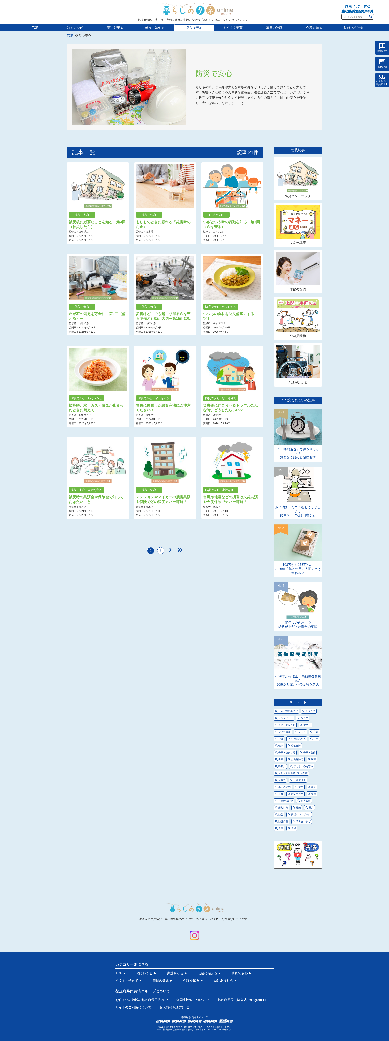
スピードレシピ (286, 725)
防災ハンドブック (298, 196)
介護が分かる (298, 382)
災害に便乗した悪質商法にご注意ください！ (163, 407)
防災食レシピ (303, 821)
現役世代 (283, 807)
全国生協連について (190, 1000)
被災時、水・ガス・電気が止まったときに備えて (96, 407)
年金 (280, 794)
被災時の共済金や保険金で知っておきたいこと (96, 499)
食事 (280, 828)
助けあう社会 (353, 27)
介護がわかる (298, 738)
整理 (313, 794)
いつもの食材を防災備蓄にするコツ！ (230, 316)
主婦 (316, 731)
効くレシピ (75, 27)
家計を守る (115, 27)
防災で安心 (194, 27)
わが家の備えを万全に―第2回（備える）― (97, 316)
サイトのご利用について (133, 1007)
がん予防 (310, 711)
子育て (282, 780)
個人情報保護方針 (172, 1007)
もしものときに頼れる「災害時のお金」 (163, 224)
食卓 (293, 828)
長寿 (311, 807)
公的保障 (296, 745)
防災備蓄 (283, 821)
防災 (280, 814)
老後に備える (154, 27)
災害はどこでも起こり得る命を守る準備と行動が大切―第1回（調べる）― (164, 316)
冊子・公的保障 (286, 752)
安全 (300, 787)
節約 (298, 807)
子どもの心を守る (303, 766)
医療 (313, 759)
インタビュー (285, 718)
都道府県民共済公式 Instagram (240, 1000)
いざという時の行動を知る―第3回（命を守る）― (231, 224)
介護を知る (314, 27)
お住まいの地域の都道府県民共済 (139, 1000)
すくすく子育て (234, 27)
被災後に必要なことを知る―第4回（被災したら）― (97, 224)
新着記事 (382, 50)
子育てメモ (300, 780)
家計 (313, 787)
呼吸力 (282, 766)
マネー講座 (298, 242)
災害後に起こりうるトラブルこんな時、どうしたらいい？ (230, 407)
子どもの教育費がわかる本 (293, 773)
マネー (307, 725)
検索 (371, 16)
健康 (280, 745)
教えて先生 (297, 794)
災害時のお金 (285, 800)
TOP (35, 27)
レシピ (302, 731)
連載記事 (382, 67)
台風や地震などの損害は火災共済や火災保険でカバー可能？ (230, 499)
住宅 (316, 738)
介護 (280, 738)
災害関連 (306, 800)
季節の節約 (298, 289)
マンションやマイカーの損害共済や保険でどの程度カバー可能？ (163, 499)
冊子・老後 (309, 752)
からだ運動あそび (288, 711)
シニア (304, 718)
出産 (280, 759)
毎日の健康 (274, 27)
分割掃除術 (298, 336)
